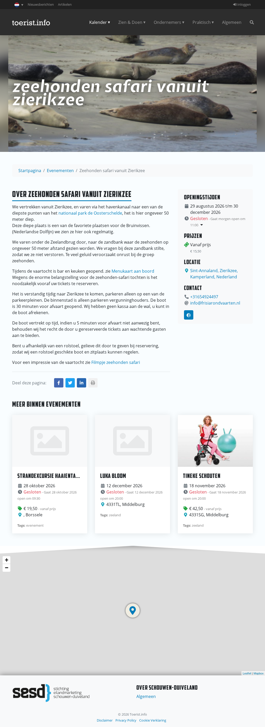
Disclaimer (105, 720)
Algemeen (231, 22)
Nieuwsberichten (41, 4)
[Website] (188, 315)
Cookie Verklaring (152, 720)
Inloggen (244, 4)
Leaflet (247, 673)
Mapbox (259, 673)
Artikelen (65, 4)
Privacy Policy (125, 720)
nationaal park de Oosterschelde (90, 213)
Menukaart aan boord (133, 271)
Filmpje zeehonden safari (115, 362)
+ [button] (6, 560)
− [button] (6, 567)
